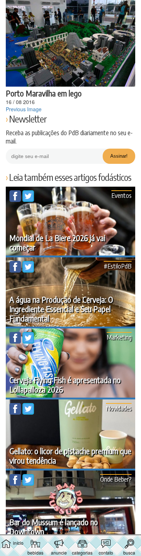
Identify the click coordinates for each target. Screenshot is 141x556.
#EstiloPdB (118, 266)
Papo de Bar (70, 9)
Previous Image (24, 109)
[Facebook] (15, 199)
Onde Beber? (116, 479)
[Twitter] (28, 199)
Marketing (119, 337)
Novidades (119, 408)
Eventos (121, 195)
